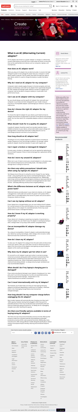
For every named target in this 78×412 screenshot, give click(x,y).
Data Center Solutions (33, 371)
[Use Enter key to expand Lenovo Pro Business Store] (54, 1)
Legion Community (43, 355)
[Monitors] (31, 14)
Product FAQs (53, 353)
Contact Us (52, 345)
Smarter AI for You (34, 346)
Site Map (42, 404)
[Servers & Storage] (67, 14)
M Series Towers (61, 360)
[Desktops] (16, 14)
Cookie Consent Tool (28, 404)
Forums (42, 369)
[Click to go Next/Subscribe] (31, 332)
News (13, 348)
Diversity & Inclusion (14, 367)
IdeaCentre (62, 366)
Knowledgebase (44, 397)
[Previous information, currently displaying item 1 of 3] (2, 28)
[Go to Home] (6, 6)
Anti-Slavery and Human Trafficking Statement (39, 407)
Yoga (61, 357)
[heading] (67, 150)
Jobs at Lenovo (13, 363)
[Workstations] (24, 14)
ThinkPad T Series (62, 345)
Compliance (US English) (14, 355)
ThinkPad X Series (62, 349)
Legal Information (14, 359)
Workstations (34, 368)
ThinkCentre (62, 364)
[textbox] (62, 332)
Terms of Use (37, 404)
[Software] (50, 14)
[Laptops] (9, 14)
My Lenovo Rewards (43, 365)
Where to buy (44, 378)
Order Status (53, 350)
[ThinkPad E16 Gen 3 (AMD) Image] (60, 253)
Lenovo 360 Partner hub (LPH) (24, 346)
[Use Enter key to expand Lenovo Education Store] (70, 1)
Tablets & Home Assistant (33, 361)
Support (52, 348)
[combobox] (31, 6)
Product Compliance (43, 381)
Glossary (7, 19)
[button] (73, 1)
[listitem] (63, 157)
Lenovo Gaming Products (33, 355)
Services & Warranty (33, 379)
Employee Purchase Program (43, 390)
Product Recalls (33, 383)
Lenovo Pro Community (43, 350)
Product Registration (43, 361)
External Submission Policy (51, 404)
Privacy (21, 404)
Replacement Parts (34, 387)
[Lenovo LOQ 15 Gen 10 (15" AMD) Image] (60, 158)
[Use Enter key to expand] (69, 6)
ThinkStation (62, 374)
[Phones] (56, 14)
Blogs (42, 371)
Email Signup (43, 358)
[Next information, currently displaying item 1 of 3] (75, 28)
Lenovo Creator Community (43, 346)
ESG (13, 371)
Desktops (33, 365)
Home (2, 19)
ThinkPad (62, 352)
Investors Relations (14, 351)
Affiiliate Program (43, 385)
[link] (76, 2)
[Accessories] (44, 14)
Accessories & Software (34, 375)
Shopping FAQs (52, 356)
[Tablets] (36, 14)
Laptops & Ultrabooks (33, 350)
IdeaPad (61, 355)
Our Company (15, 345)
